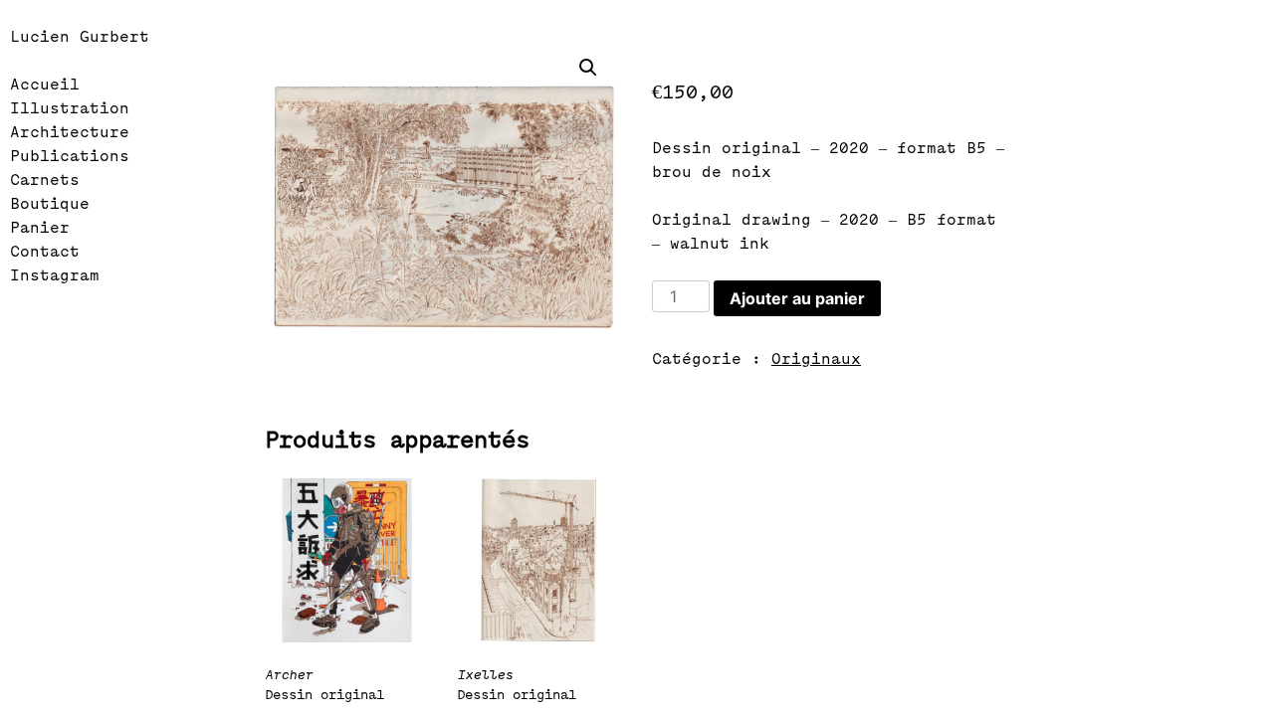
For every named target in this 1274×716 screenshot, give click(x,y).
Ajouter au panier (797, 298)
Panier (40, 228)
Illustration (69, 108)
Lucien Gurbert (79, 37)
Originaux (816, 359)
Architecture (69, 132)
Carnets (45, 180)
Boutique (50, 204)
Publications (69, 156)
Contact (45, 252)
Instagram (55, 276)
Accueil (45, 85)
